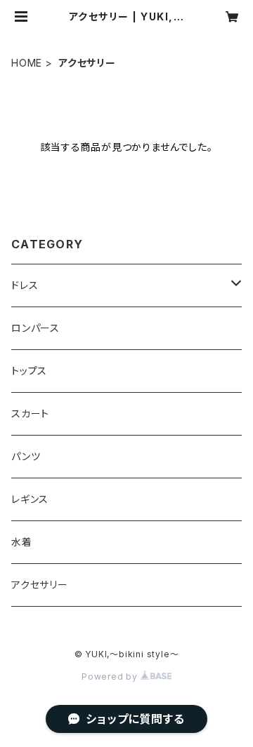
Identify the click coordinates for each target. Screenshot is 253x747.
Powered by (111, 676)
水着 (21, 542)
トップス (29, 371)
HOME (26, 63)
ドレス (24, 285)
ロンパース (35, 328)
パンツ (25, 456)
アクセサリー (39, 585)
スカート (30, 413)
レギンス (29, 499)
